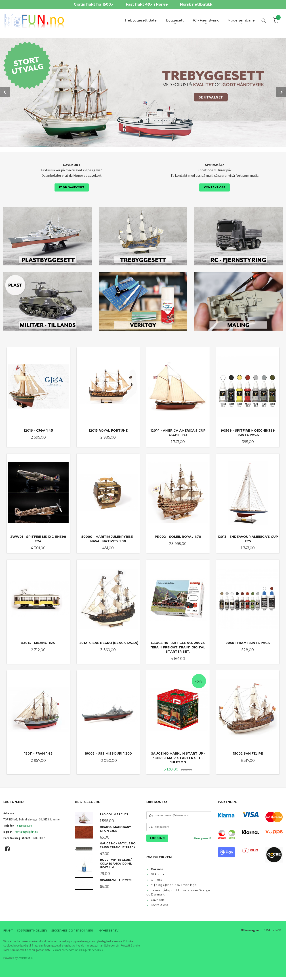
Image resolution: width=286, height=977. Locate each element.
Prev (5, 92)
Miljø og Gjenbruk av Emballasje (174, 885)
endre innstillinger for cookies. (85, 950)
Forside (157, 869)
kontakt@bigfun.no (26, 832)
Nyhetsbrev (108, 930)
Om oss (156, 879)
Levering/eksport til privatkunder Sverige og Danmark (178, 892)
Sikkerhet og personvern (72, 930)
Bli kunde (157, 874)
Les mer (56, 950)
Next (281, 92)
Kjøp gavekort (71, 187)
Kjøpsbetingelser (32, 930)
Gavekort (157, 900)
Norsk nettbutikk (196, 4)
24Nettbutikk (25, 958)
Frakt (8, 930)
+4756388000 (24, 826)
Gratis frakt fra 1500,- (93, 4)
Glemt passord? (202, 838)
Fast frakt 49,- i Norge (147, 4)
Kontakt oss (214, 187)
